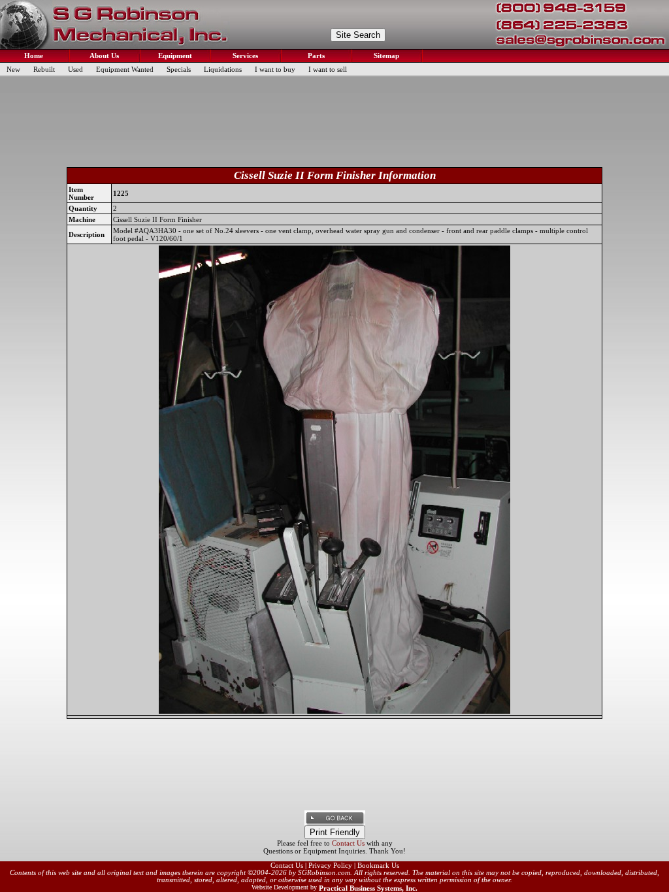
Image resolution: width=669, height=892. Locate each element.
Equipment (174, 55)
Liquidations (223, 69)
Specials (179, 69)
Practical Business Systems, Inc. (368, 888)
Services (244, 55)
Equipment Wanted (125, 69)
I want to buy (275, 69)
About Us (103, 55)
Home (32, 55)
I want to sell (327, 69)
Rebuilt (44, 69)
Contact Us (348, 843)
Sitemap (385, 55)
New (13, 69)
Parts (315, 55)
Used (75, 69)
